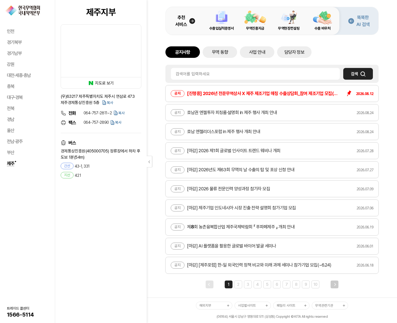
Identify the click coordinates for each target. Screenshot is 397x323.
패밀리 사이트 (286, 305)
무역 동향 (220, 52)
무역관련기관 (324, 305)
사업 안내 (257, 52)
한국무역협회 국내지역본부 (23, 11)
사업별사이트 (247, 305)
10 (315, 284)
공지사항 (182, 52)
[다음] (334, 284)
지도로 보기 (104, 83)
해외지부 (205, 305)
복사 (110, 103)
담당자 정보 (294, 52)
